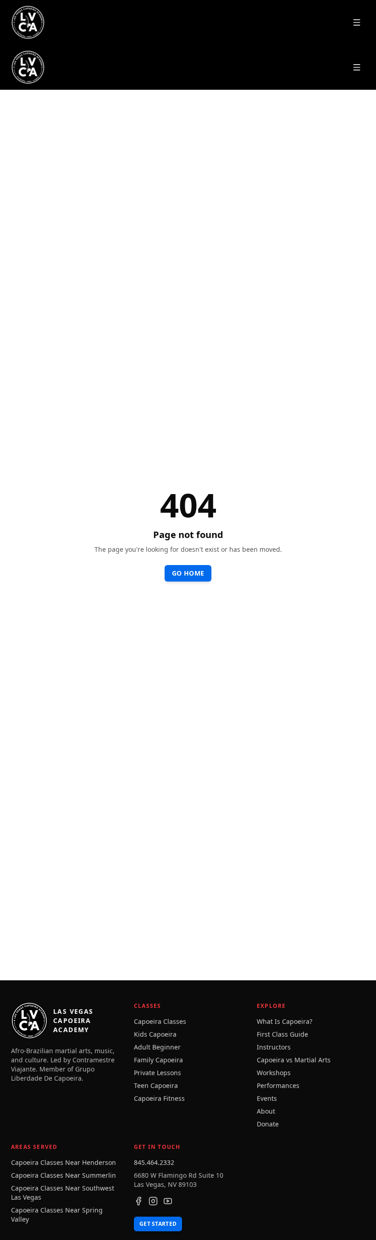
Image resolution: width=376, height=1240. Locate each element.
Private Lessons (157, 1072)
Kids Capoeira (155, 1034)
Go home (188, 573)
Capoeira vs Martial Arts (294, 1059)
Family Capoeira (158, 1059)
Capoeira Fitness (159, 1098)
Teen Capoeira (156, 1085)
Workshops (274, 1072)
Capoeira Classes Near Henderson (63, 1162)
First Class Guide (282, 1034)
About (266, 1111)
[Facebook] (138, 1201)
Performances (278, 1085)
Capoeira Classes (160, 1021)
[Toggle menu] (356, 22)
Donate (268, 1124)
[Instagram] (153, 1201)
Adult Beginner (157, 1047)
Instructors (274, 1047)
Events (267, 1098)
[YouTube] (167, 1201)
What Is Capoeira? (284, 1021)
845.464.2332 (154, 1162)
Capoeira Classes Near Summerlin (63, 1175)
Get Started (158, 1224)
